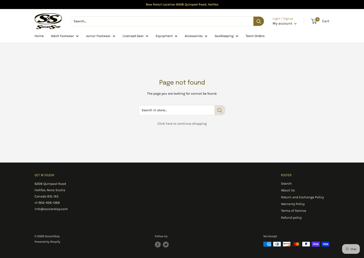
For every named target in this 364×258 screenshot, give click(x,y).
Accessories (194, 36)
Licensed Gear (133, 36)
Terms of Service (293, 211)
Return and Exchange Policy (302, 197)
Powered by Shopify (47, 241)
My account (283, 23)
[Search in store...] (219, 110)
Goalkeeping (224, 36)
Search (286, 183)
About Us (288, 190)
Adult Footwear (62, 36)
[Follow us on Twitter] (166, 244)
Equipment (164, 36)
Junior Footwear (98, 36)
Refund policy (291, 218)
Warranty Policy (293, 204)
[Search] (258, 21)
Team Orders (255, 36)
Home (39, 36)
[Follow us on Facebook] (158, 244)
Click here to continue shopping (182, 124)
